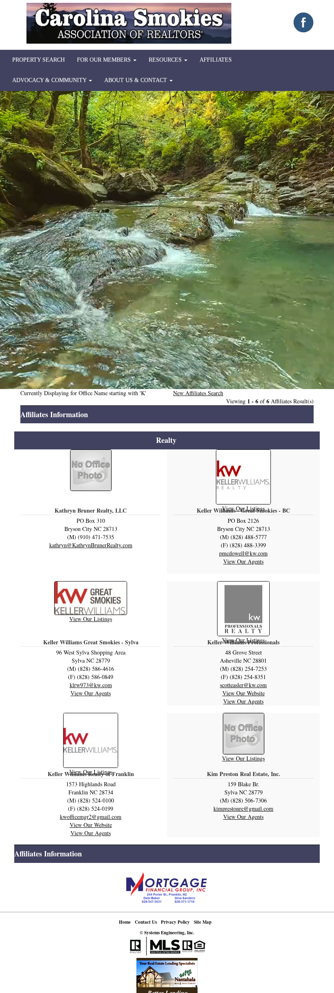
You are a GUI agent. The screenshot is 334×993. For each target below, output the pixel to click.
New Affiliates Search (198, 393)
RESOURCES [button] (166, 60)
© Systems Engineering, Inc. (167, 932)
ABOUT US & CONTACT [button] (136, 80)
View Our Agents (243, 561)
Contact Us (146, 922)
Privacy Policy (175, 922)
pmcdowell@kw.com (243, 553)
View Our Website (243, 693)
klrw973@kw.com (91, 685)
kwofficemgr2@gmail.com (90, 816)
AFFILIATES (216, 60)
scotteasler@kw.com (243, 685)
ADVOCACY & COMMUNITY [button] (50, 80)
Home (125, 922)
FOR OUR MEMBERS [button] (104, 60)
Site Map (202, 922)
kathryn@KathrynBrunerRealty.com (90, 545)
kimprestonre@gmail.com (243, 808)
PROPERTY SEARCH (38, 60)
